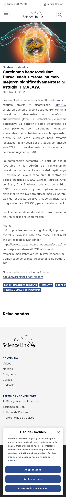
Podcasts (8, 385)
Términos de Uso (14, 406)
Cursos (7, 379)
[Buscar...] (6, 14)
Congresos (10, 374)
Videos (7, 363)
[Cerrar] (58, 432)
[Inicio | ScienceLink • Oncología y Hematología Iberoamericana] (33, 17)
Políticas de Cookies (15, 412)
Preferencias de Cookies (18, 417)
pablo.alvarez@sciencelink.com (23, 277)
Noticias (8, 369)
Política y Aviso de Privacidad (21, 401)
